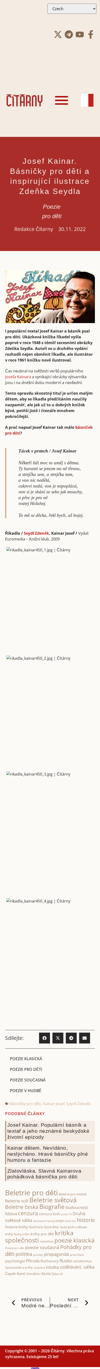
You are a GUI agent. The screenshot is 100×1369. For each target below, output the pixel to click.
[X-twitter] (58, 34)
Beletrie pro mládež (73, 1194)
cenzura (28, 1213)
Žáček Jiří (57, 1274)
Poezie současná (27, 1080)
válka (89, 1267)
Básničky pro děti (25, 1103)
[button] (44, 1038)
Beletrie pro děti (31, 1193)
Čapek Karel (15, 1273)
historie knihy (16, 1226)
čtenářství (33, 1274)
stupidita (39, 1267)
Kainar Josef (54, 1103)
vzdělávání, (71, 1267)
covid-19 (66, 1214)
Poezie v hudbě (26, 1090)
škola (46, 1273)
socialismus (82, 1261)
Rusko (65, 1261)
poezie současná (42, 1247)
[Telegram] (69, 34)
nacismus (46, 1241)
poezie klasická (74, 1240)
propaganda (56, 1254)
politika (24, 1254)
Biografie (52, 1207)
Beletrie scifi (16, 1201)
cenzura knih (49, 1214)
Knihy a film (22, 1234)
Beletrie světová (52, 1200)
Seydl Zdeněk (36, 533)
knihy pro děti (42, 1233)
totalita (52, 1267)
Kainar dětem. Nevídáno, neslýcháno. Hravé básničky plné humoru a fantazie (47, 1154)
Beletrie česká (21, 1206)
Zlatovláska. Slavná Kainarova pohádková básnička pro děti (44, 1174)
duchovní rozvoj (43, 1221)
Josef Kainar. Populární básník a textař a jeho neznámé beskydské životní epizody (48, 1131)
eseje (59, 1220)
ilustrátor (51, 1227)
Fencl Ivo (70, 1221)
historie (86, 1220)
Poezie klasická (26, 1058)
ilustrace (36, 1227)
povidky (38, 1255)
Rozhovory (49, 1260)
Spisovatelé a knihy (19, 1267)
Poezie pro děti (26, 1069)
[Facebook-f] (90, 34)
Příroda (33, 1261)
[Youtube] (79, 34)
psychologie (15, 1260)
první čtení (77, 1255)
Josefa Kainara (18, 376)
